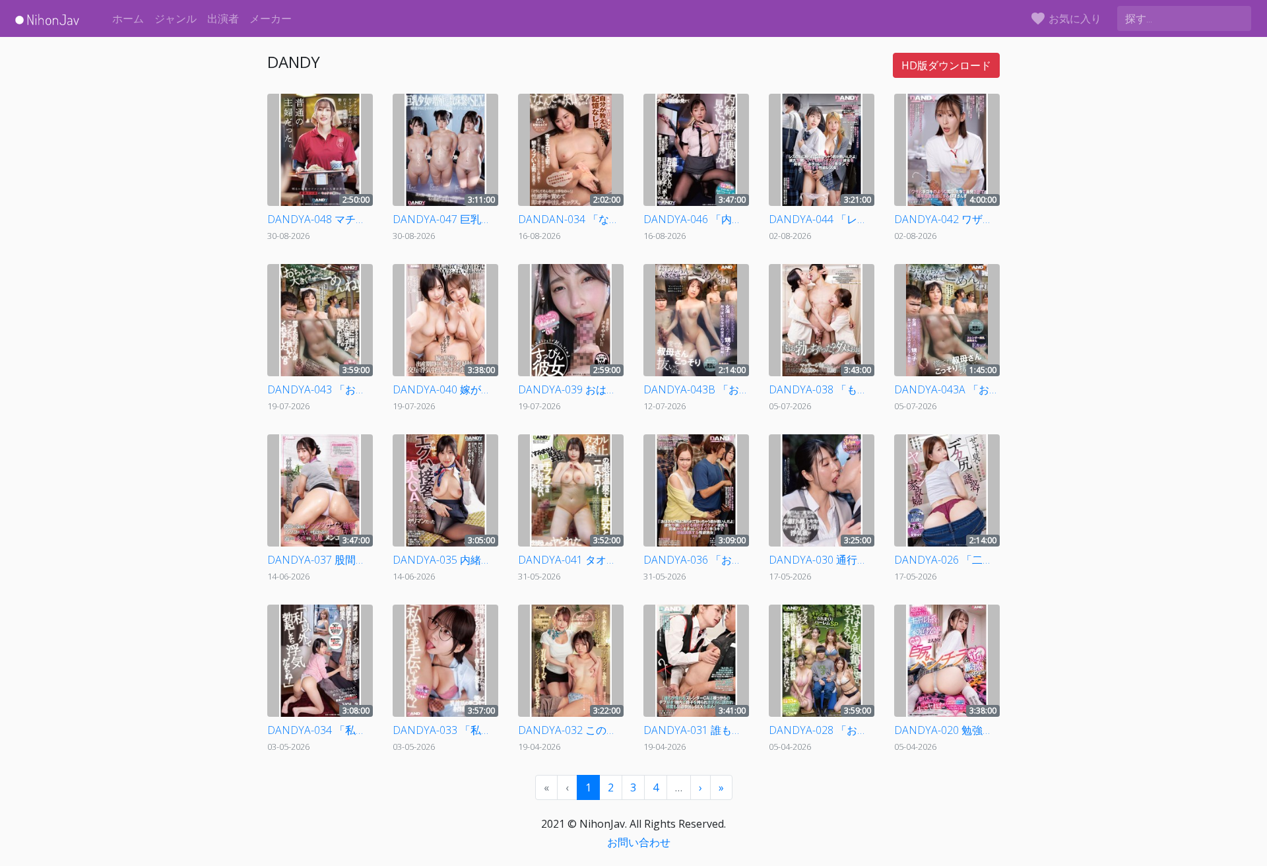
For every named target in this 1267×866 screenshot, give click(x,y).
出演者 (223, 18)
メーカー (270, 18)
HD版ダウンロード (946, 65)
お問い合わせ (638, 842)
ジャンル (175, 18)
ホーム (128, 18)
